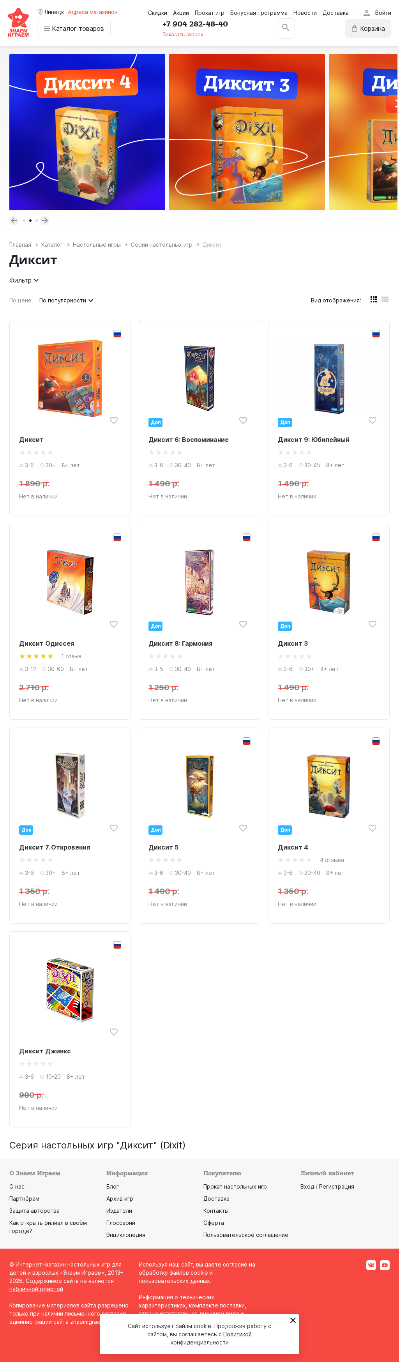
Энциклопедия (125, 1234)
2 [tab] (30, 220)
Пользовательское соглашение (245, 1234)
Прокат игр (209, 12)
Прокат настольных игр (235, 1186)
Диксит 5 (163, 847)
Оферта (213, 1222)
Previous (14, 220)
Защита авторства (34, 1210)
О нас (17, 1186)
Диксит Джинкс (45, 1051)
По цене (20, 300)
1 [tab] (24, 220)
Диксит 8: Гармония (180, 643)
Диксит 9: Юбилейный (314, 439)
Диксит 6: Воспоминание (188, 439)
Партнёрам (24, 1198)
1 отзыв (71, 656)
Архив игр (119, 1198)
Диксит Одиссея (46, 643)
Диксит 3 (293, 643)
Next (44, 220)
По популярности (62, 300)
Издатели (119, 1210)
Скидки (157, 12)
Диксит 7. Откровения (54, 847)
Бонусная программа (259, 12)
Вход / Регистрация (327, 1186)
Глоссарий (120, 1222)
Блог (112, 1186)
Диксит (31, 439)
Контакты (216, 1210)
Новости (305, 12)
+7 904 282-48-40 (195, 24)
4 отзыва (332, 860)
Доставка (336, 12)
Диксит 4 (293, 847)
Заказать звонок (182, 34)
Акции (181, 12)
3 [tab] (36, 220)
